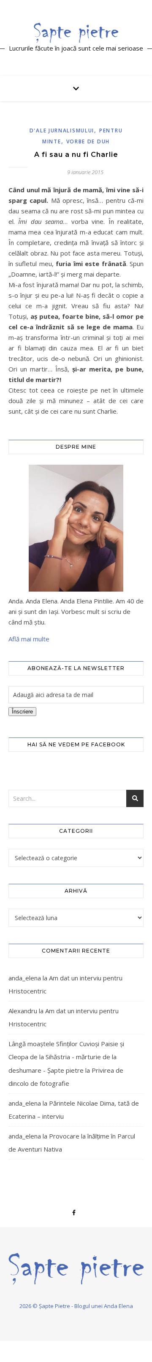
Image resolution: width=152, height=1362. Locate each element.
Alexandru (22, 1011)
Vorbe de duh (88, 141)
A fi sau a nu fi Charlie (76, 155)
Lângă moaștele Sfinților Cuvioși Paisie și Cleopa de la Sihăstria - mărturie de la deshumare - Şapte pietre (66, 1056)
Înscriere (22, 711)
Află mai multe (28, 639)
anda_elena (24, 978)
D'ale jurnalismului (62, 130)
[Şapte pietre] (76, 32)
